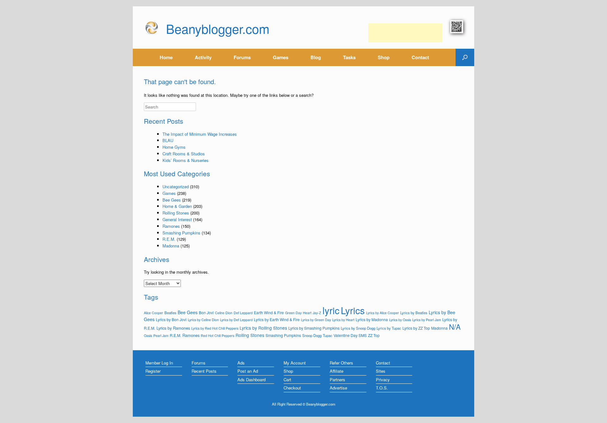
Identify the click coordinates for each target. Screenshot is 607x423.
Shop (383, 57)
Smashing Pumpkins (181, 233)
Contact (420, 57)
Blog (315, 57)
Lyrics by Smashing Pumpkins (314, 328)
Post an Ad (247, 371)
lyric (331, 310)
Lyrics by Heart (343, 319)
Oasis (148, 335)
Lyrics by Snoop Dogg (358, 328)
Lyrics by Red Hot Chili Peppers (214, 328)
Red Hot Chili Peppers (217, 335)
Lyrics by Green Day (316, 319)
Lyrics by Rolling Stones (263, 328)
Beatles (170, 312)
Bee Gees (171, 200)
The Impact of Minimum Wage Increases (199, 134)
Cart (287, 379)
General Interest (177, 219)
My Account (295, 363)
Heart (307, 312)
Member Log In (159, 363)
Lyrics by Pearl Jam (426, 319)
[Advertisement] (405, 32)
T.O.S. (382, 388)
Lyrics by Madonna (372, 319)
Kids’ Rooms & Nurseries (185, 160)
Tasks (349, 57)
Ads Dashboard (251, 379)
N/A (455, 326)
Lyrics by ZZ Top (416, 328)
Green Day (293, 312)
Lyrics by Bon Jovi (171, 319)
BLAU (167, 140)
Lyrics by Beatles (413, 312)
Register (153, 371)
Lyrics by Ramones (173, 328)
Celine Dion (223, 312)
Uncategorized (175, 187)
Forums (242, 57)
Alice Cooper (153, 312)
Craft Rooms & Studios (183, 154)
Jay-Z (317, 312)
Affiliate (336, 371)
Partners (337, 379)
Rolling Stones (175, 213)
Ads (241, 363)
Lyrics (353, 310)
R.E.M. (168, 239)
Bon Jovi (206, 312)
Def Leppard (243, 312)
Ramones (171, 226)
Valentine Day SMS (350, 335)
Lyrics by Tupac (389, 328)
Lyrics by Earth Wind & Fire (277, 319)
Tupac (327, 335)
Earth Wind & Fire (269, 312)
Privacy (383, 379)
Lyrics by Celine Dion (203, 319)
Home (166, 57)
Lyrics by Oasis (400, 319)
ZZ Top (374, 335)
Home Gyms (174, 147)
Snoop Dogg (312, 335)
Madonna (170, 246)
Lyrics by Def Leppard (236, 319)
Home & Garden (177, 206)
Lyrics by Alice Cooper (382, 312)
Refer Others (341, 363)
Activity (203, 57)
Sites (380, 371)
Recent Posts (204, 371)
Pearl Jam (161, 335)
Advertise (338, 388)
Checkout (292, 388)
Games (280, 57)
